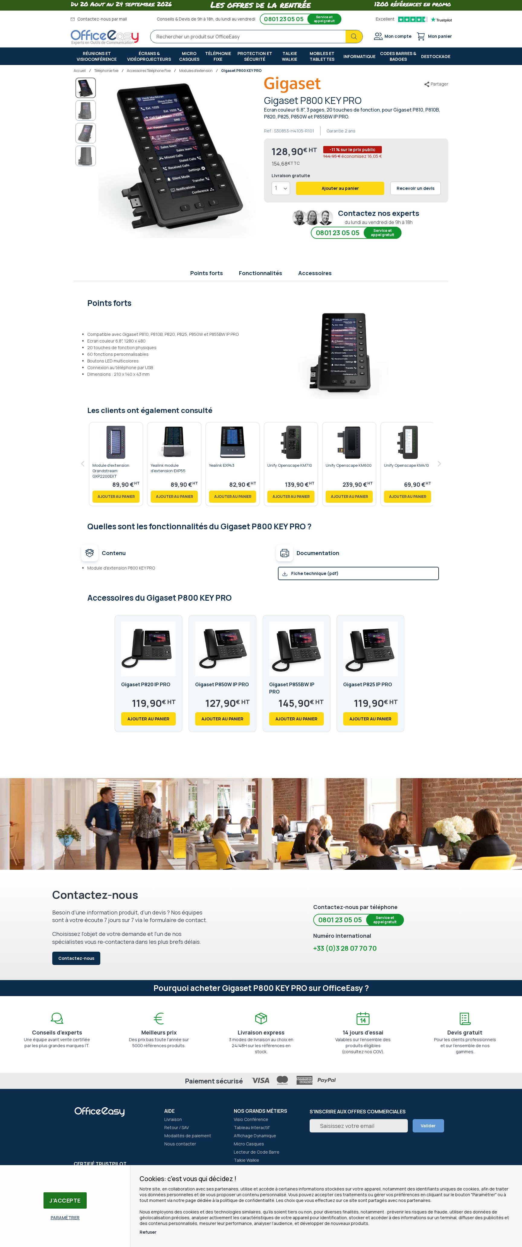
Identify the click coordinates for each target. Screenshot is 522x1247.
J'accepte (65, 1200)
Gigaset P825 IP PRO (367, 684)
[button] (86, 110)
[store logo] (105, 37)
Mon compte (398, 36)
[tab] (261, 302)
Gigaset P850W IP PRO (222, 684)
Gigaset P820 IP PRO (145, 684)
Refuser (148, 1232)
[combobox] (256, 36)
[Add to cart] (116, 497)
